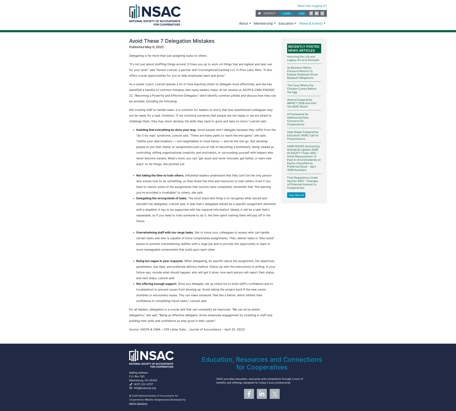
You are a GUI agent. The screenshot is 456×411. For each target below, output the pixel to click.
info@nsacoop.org (145, 387)
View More (295, 195)
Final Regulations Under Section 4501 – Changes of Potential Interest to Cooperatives (302, 182)
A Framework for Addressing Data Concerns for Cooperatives (298, 119)
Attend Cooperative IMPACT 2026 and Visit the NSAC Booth (301, 103)
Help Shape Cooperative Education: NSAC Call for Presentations (303, 135)
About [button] (243, 23)
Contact (270, 13)
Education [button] (286, 23)
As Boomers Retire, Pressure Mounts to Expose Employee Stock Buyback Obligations (302, 72)
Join (302, 13)
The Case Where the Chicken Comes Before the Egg (301, 89)
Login (287, 13)
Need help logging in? (312, 5)
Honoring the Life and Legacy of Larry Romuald (303, 58)
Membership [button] (263, 23)
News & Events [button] (311, 23)
